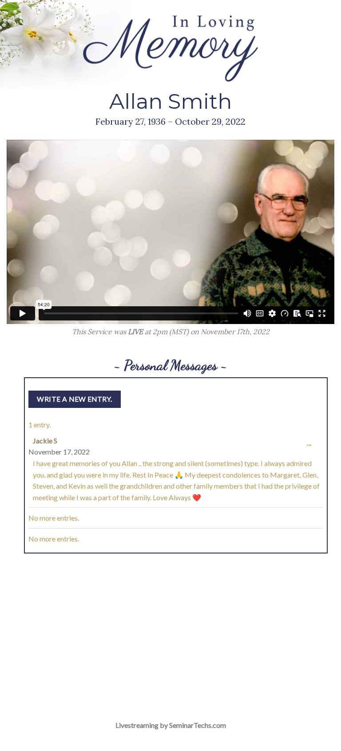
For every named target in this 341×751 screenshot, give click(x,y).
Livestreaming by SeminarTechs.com (170, 725)
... (311, 447)
